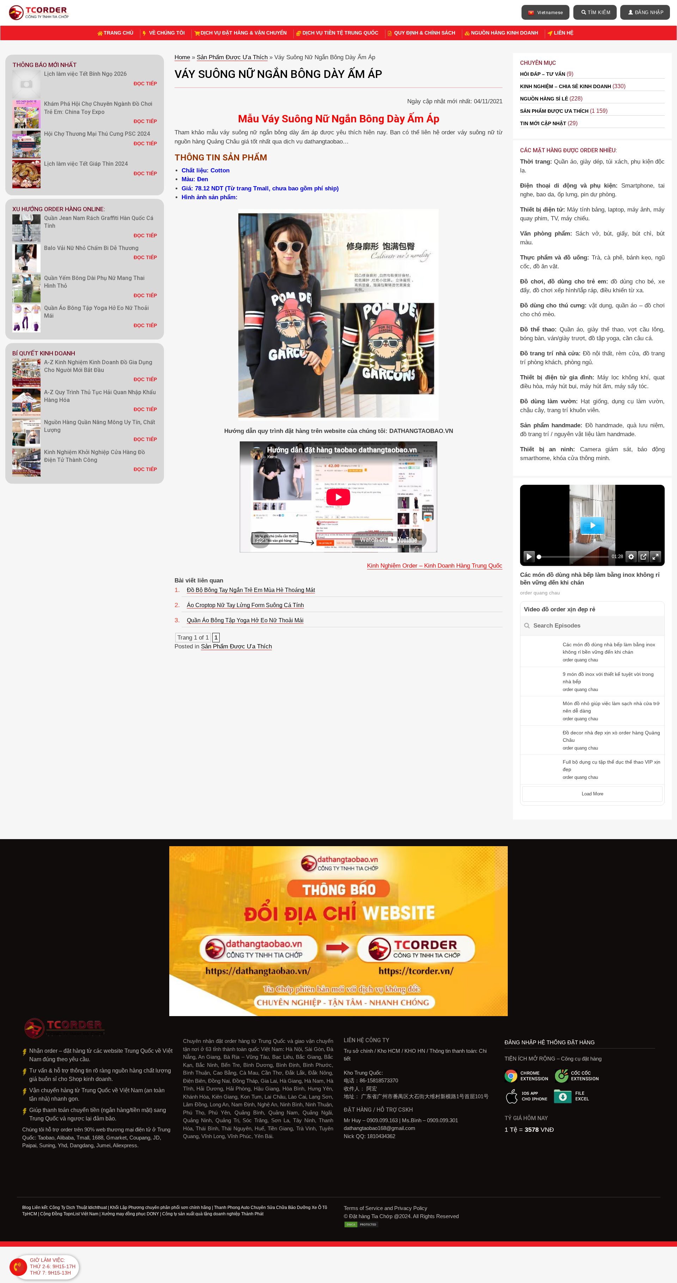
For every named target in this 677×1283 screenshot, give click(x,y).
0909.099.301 (442, 1120)
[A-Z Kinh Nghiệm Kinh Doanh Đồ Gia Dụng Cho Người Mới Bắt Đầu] (26, 373)
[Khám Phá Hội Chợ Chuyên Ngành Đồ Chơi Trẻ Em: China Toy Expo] (26, 114)
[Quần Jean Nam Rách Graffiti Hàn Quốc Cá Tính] (26, 228)
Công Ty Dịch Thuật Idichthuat (78, 1207)
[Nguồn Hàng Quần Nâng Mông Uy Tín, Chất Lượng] (26, 432)
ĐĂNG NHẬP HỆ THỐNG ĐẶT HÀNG (550, 1042)
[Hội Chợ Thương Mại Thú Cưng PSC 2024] (26, 144)
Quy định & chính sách (424, 33)
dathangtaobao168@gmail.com (379, 1128)
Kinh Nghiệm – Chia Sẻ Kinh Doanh (565, 86)
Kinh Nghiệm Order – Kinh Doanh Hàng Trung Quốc (434, 565)
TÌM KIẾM (599, 12)
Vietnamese (549, 12)
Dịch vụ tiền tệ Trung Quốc (340, 33)
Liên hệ (563, 33)
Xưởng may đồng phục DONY (130, 1213)
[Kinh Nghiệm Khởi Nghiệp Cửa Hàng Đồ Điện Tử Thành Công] (26, 462)
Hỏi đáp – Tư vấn (542, 74)
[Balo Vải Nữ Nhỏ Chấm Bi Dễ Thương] (26, 258)
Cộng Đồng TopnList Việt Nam (69, 1213)
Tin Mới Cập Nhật (543, 123)
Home (182, 57)
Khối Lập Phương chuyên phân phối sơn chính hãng (160, 1207)
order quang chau (540, 592)
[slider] (573, 557)
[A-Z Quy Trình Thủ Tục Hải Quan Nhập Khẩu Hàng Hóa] (26, 403)
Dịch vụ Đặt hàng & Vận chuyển (244, 33)
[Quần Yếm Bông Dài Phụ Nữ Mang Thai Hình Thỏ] (26, 288)
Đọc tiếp (145, 83)
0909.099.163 (382, 1120)
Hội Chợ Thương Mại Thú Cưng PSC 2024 (97, 133)
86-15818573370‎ (379, 1080)
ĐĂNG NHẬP (649, 12)
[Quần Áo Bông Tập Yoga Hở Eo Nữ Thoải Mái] (26, 318)
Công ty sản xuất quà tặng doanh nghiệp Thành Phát (212, 1213)
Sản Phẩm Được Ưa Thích (232, 57)
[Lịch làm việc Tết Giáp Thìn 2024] (26, 174)
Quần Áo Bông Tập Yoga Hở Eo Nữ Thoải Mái (245, 620)
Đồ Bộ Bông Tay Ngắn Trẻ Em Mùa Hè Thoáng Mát (251, 590)
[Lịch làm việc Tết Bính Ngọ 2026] (26, 84)
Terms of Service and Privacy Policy (385, 1208)
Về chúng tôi (167, 33)
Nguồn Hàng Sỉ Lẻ (544, 99)
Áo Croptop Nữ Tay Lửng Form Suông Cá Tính (245, 605)
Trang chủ (118, 33)
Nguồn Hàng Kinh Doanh (504, 33)
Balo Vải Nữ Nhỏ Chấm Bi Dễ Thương (91, 248)
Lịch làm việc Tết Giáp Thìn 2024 (86, 163)
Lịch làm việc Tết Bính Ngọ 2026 (85, 74)
